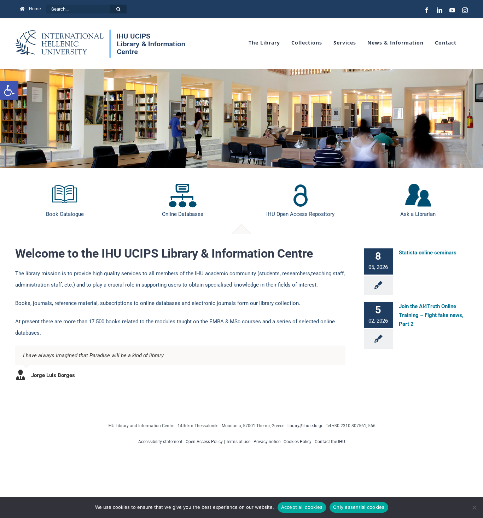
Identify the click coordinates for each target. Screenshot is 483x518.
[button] (9, 90)
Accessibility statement (160, 441)
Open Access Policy (204, 441)
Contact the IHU (330, 441)
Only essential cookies (359, 507)
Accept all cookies (302, 507)
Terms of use (238, 441)
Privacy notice (267, 441)
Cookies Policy (298, 441)
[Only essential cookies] (474, 507)
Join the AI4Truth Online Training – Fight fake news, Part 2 (431, 315)
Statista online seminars (427, 252)
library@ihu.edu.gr (304, 425)
